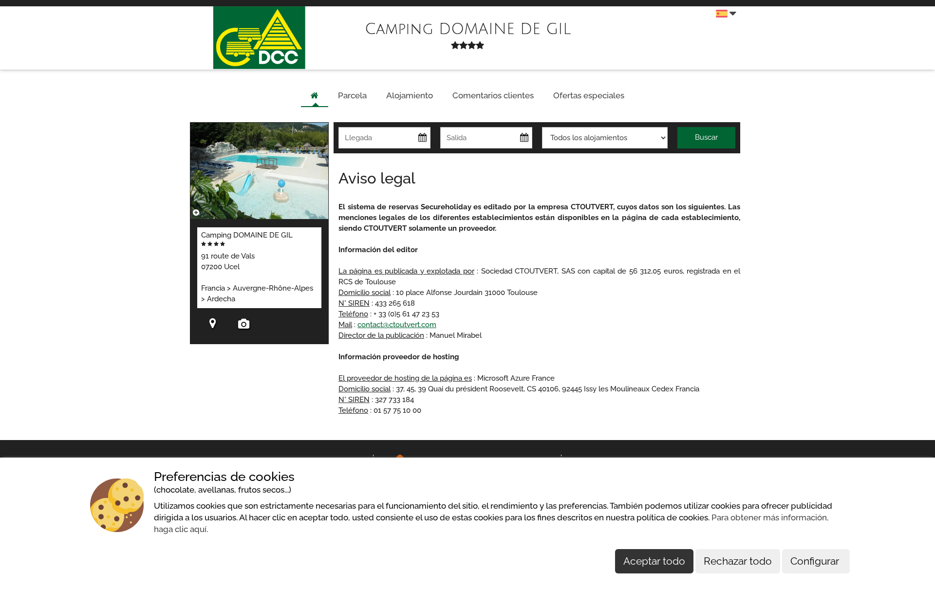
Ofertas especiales (588, 95)
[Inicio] (314, 96)
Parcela (352, 95)
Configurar (816, 561)
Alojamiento (409, 95)
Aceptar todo (654, 561)
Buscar (706, 137)
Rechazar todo (738, 561)
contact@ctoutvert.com (396, 324)
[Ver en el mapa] (212, 325)
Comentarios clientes (493, 95)
